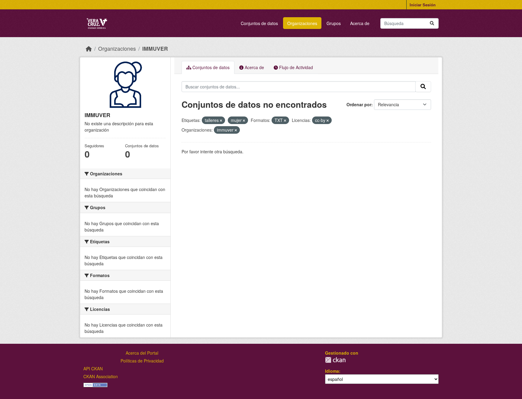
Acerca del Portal (142, 353)
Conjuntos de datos (259, 23)
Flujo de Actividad (295, 67)
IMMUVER (155, 48)
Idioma (332, 371)
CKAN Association (100, 376)
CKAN (335, 360)
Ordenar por (358, 104)
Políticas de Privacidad (142, 361)
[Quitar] (221, 120)
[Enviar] (432, 23)
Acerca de (359, 23)
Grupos (334, 23)
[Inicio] (89, 48)
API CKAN (93, 368)
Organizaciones (302, 23)
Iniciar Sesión (423, 5)
